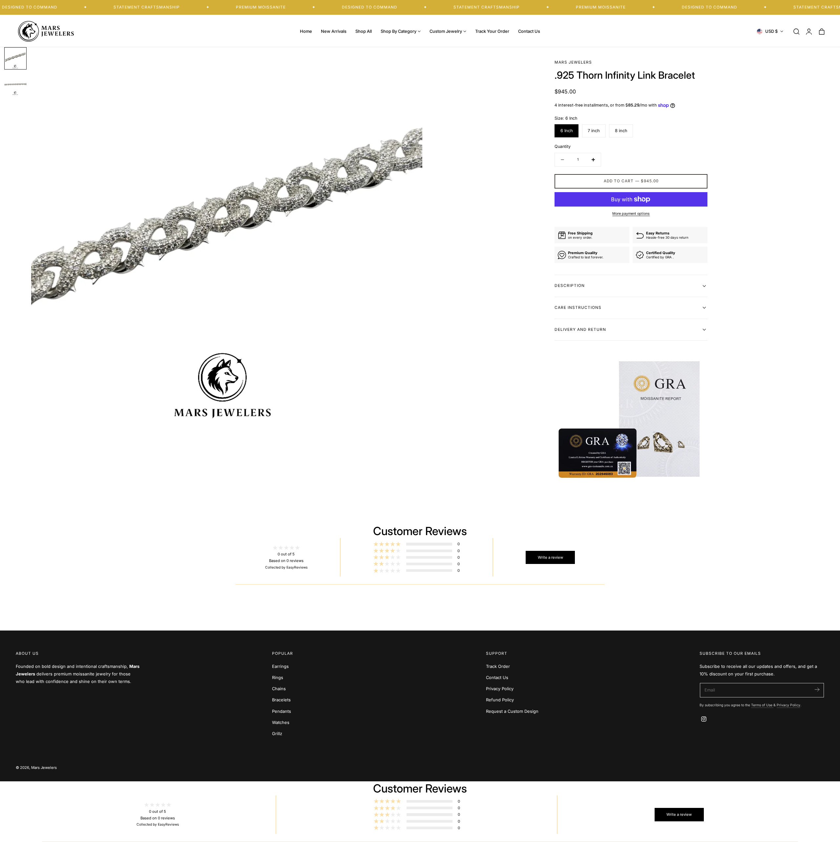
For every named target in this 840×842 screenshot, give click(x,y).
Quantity (563, 146)
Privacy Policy (500, 689)
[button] (796, 31)
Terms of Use (762, 705)
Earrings (280, 666)
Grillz (277, 733)
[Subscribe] (816, 690)
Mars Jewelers (44, 767)
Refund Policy (500, 700)
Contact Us (497, 677)
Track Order (498, 666)
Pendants (281, 711)
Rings (277, 677)
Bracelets (281, 700)
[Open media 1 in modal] (411, 58)
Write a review (550, 557)
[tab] (15, 58)
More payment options (631, 213)
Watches (280, 722)
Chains (279, 689)
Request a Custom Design (512, 711)
